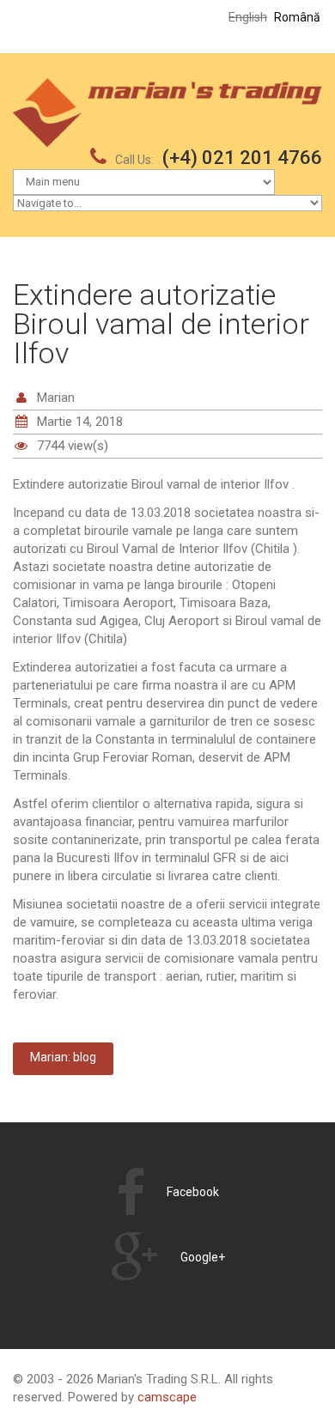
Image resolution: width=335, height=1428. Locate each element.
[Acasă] (167, 86)
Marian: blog (63, 1057)
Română (297, 17)
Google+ (202, 1257)
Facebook (193, 1192)
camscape (167, 1397)
